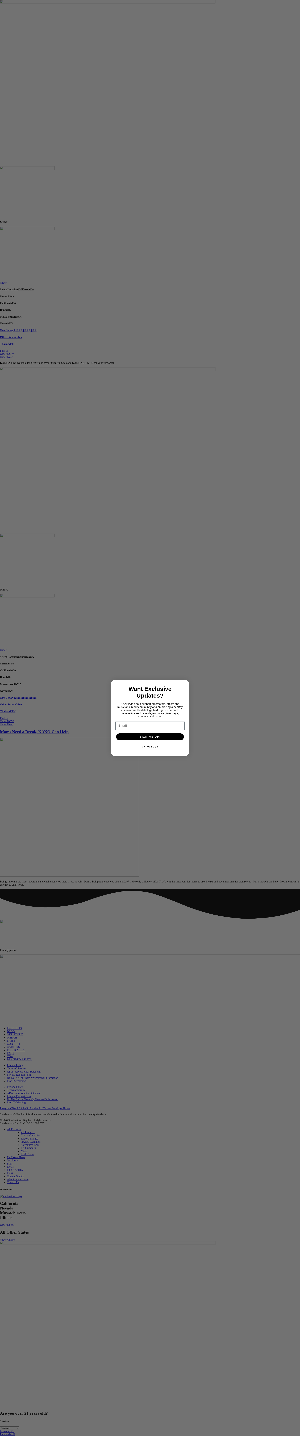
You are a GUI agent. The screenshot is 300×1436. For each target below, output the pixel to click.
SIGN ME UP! (150, 736)
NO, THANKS (150, 747)
